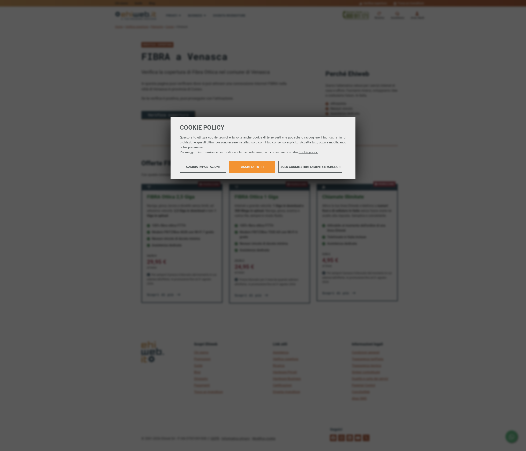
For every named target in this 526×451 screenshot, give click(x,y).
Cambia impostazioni (203, 167)
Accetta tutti (252, 167)
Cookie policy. (308, 152)
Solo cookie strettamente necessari (310, 167)
